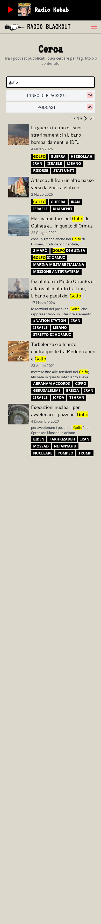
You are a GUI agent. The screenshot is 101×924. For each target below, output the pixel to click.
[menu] (86, 27)
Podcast (65, 107)
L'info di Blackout (59, 95)
